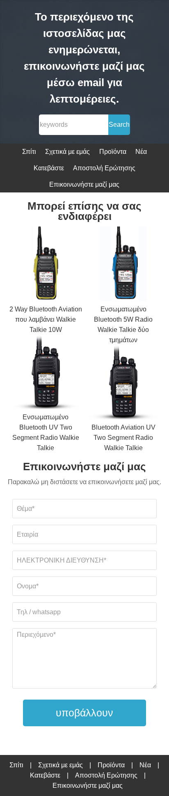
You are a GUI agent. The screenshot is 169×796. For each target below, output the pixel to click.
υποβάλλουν (84, 712)
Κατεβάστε (49, 168)
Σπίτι (29, 151)
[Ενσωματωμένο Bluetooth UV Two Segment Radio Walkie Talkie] (46, 373)
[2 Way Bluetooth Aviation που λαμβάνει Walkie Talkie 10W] (46, 265)
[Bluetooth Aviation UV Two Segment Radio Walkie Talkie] (123, 384)
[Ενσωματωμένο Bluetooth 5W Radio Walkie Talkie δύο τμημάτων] (123, 265)
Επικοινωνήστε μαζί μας (84, 184)
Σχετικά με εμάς (67, 151)
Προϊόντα (112, 151)
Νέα (141, 151)
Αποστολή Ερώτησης (104, 168)
